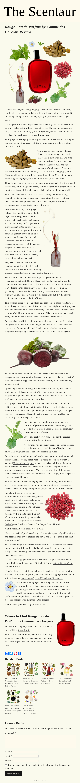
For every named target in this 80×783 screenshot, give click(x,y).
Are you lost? (40, 780)
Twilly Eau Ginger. (23, 574)
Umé (32, 463)
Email (8, 755)
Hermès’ (9, 574)
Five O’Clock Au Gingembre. (48, 577)
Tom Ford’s (39, 428)
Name (8, 751)
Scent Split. (24, 629)
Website (9, 760)
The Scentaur (40, 11)
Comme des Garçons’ (15, 109)
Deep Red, (29, 428)
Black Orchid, (52, 428)
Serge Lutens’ (27, 577)
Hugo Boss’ (67, 425)
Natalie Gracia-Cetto (62, 563)
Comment (10, 732)
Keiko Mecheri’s (21, 463)
